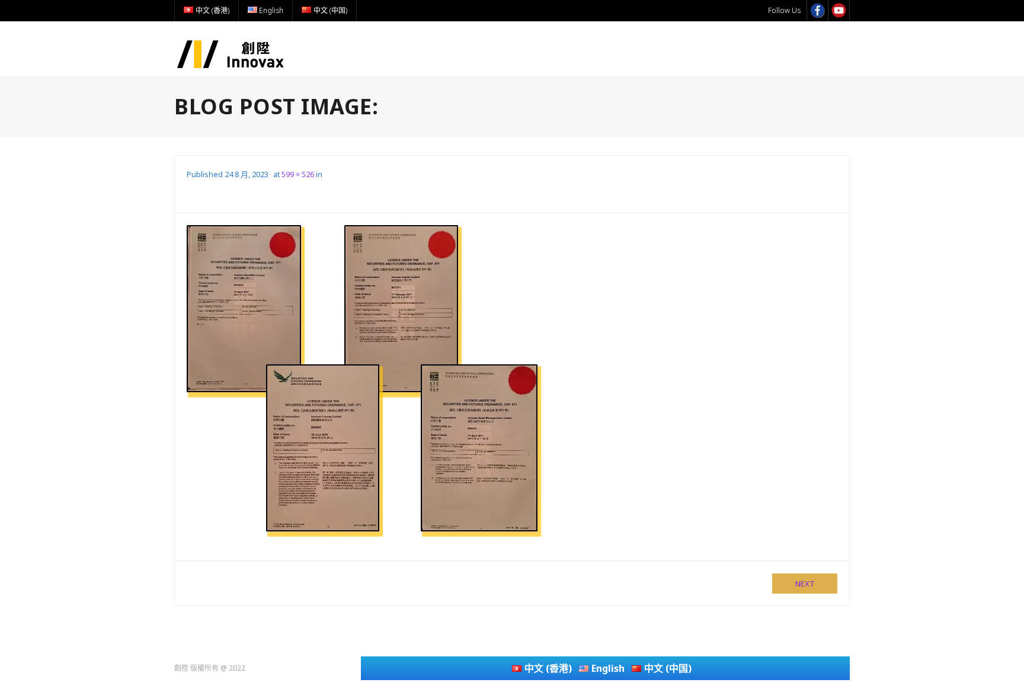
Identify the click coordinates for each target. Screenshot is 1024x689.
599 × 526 (297, 174)
